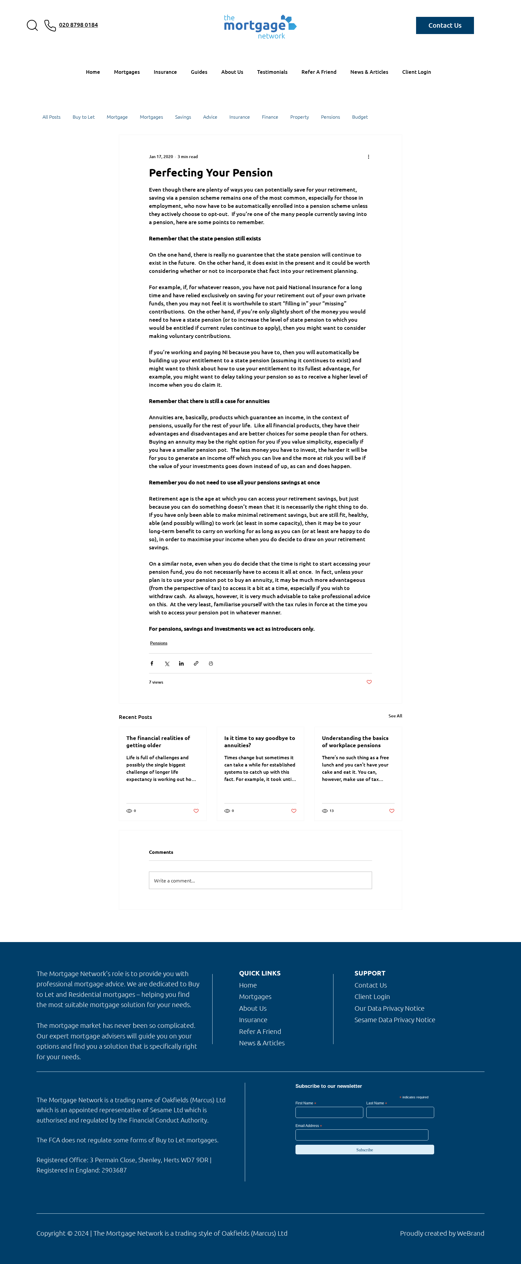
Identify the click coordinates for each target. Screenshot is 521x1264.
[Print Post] (211, 663)
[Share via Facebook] (152, 663)
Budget (360, 117)
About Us (253, 1008)
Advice (210, 117)
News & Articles (262, 1043)
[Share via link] (196, 663)
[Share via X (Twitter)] (166, 663)
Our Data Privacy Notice (390, 1008)
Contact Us (371, 985)
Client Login (372, 996)
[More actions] (368, 156)
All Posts (52, 117)
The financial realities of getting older (158, 741)
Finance (270, 117)
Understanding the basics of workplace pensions (355, 741)
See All (395, 716)
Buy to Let (84, 117)
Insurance (239, 117)
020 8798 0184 (78, 24)
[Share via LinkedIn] (181, 663)
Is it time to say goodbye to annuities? (259, 741)
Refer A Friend (260, 1031)
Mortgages (151, 117)
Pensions (330, 117)
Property (299, 117)
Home (248, 985)
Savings (183, 117)
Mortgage (117, 117)
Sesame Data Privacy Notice (395, 1019)
